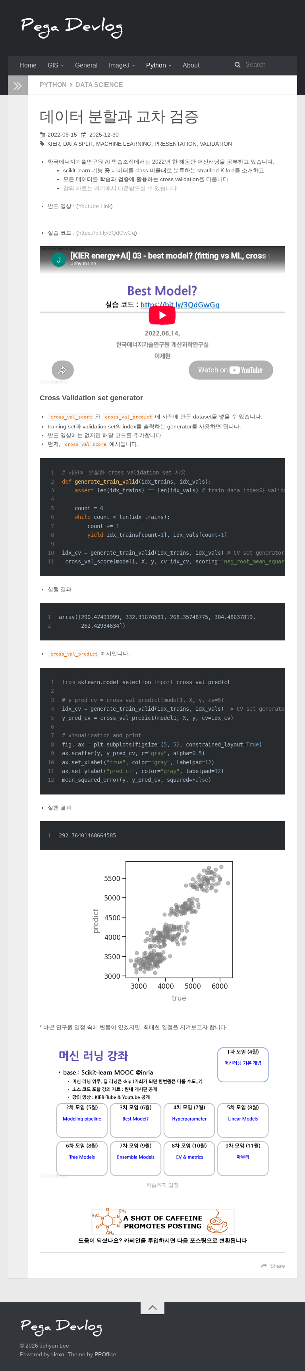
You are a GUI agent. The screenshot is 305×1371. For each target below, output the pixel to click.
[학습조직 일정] (162, 1109)
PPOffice (105, 1354)
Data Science (99, 84)
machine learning (123, 144)
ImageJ (119, 65)
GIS (53, 65)
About (191, 65)
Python (156, 65)
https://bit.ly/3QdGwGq (106, 232)
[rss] (15, 147)
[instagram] (15, 156)
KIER (53, 144)
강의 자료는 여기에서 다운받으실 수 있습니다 (120, 188)
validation (216, 144)
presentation (175, 144)
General (86, 65)
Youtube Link (94, 206)
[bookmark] (15, 128)
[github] (15, 137)
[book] (15, 118)
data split (78, 144)
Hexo (57, 1354)
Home (28, 65)
